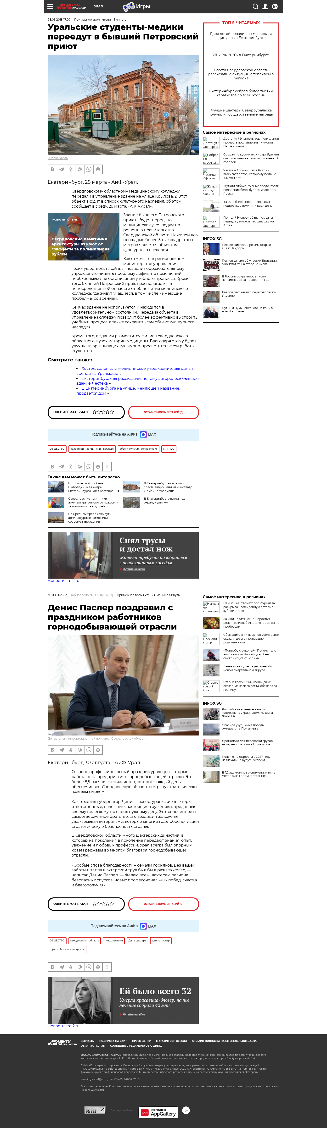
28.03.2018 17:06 (59, 19)
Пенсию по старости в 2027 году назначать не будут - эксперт (246, 758)
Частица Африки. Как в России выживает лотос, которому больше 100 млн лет (249, 174)
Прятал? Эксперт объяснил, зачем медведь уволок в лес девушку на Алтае (248, 221)
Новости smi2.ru (63, 580)
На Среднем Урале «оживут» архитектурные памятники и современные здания (89, 517)
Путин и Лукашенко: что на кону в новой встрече (247, 309)
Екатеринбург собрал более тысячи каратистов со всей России (241, 93)
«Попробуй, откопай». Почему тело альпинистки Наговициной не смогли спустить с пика (249, 654)
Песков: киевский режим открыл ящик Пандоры (246, 246)
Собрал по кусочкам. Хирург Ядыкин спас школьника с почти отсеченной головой (251, 158)
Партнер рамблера (122, 1110)
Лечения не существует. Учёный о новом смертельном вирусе (248, 668)
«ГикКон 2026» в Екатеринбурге (241, 55)
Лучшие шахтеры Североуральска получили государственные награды (241, 112)
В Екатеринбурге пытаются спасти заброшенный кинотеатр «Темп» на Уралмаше (168, 487)
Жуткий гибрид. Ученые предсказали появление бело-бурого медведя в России (251, 189)
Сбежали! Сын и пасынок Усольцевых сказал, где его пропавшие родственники (251, 638)
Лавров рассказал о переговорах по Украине (249, 294)
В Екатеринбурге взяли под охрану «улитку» (164, 500)
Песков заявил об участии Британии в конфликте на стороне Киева (249, 262)
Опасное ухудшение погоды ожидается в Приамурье (243, 727)
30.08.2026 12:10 (59, 595)
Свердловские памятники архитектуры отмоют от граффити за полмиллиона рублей (93, 502)
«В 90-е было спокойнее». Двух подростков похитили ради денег (248, 203)
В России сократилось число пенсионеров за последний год (245, 278)
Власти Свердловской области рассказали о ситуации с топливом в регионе (241, 74)
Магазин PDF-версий (171, 1041)
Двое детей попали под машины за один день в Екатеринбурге (241, 36)
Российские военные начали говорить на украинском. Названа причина (247, 713)
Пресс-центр (141, 1041)
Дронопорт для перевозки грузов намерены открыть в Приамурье (247, 742)
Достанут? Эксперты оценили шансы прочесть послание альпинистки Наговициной (251, 142)
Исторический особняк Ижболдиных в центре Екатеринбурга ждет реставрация (93, 487)
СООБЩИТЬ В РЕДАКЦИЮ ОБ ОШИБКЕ (136, 1045)
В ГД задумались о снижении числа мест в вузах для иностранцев (248, 774)
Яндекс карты (58, 158)
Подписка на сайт (113, 1041)
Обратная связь (93, 1045)
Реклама (87, 1041)
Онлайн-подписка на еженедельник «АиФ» (224, 1041)
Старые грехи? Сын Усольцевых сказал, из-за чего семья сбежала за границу (250, 685)
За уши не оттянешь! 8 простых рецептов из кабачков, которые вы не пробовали (251, 622)
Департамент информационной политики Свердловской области (97, 738)
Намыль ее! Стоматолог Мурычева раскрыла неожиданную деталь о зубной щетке (249, 607)
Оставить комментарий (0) (163, 412)
